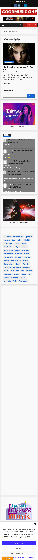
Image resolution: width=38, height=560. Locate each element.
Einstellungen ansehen (19, 553)
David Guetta (7, 247)
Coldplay (23, 243)
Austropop (7, 240)
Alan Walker (7, 237)
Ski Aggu (6, 277)
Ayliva (19, 240)
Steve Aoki (14, 277)
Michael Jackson (8, 264)
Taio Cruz (22, 277)
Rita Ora (6, 271)
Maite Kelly (14, 260)
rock (22, 271)
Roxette (16, 274)
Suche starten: (8, 91)
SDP (29, 274)
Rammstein (26, 267)
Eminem (17, 250)
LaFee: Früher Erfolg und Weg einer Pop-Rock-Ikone (19, 54)
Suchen (31, 96)
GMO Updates (11, 140)
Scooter (23, 274)
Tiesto (15, 281)
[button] (35, 524)
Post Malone (7, 267)
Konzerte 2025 (8, 257)
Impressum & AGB (30, 557)
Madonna (6, 260)
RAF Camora (17, 267)
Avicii (13, 240)
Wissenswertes (9, 62)
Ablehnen (19, 548)
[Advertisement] (19, 365)
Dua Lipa (16, 247)
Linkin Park (26, 257)
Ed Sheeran (24, 247)
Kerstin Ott (18, 254)
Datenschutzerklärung (18, 557)
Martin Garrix (24, 260)
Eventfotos (32, 25)
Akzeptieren (19, 543)
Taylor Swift (7, 281)
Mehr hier (8, 83)
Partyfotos (26, 264)
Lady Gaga (18, 257)
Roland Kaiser (8, 274)
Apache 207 (28, 237)
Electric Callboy (8, 250)
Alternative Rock (18, 237)
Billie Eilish (27, 240)
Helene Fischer (8, 254)
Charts (17, 243)
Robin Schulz (15, 271)
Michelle (18, 264)
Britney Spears (8, 243)
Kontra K (26, 254)
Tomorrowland (23, 281)
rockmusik (29, 271)
